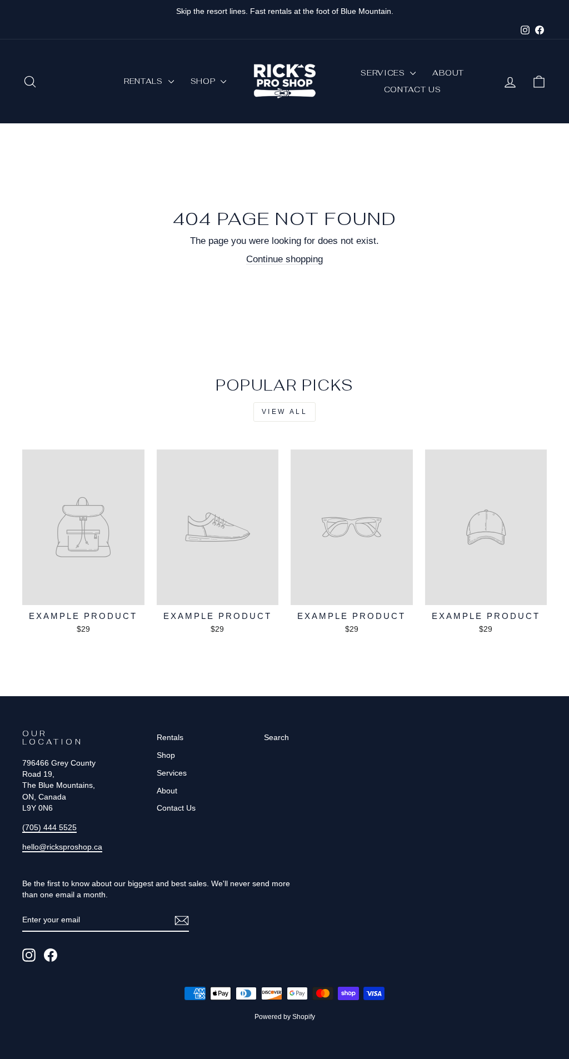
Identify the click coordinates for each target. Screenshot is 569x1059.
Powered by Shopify (284, 1017)
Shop (204, 81)
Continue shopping (284, 259)
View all (285, 412)
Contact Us (412, 89)
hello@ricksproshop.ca (62, 846)
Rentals (145, 81)
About (448, 73)
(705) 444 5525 (49, 827)
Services (384, 73)
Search (276, 737)
